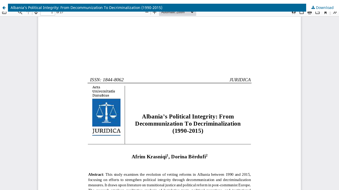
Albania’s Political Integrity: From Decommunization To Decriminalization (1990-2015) (86, 7)
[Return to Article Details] (4, 8)
